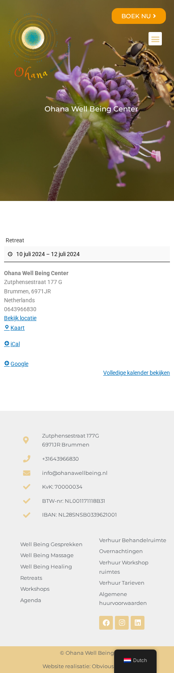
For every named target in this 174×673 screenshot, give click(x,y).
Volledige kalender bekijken (136, 373)
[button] (155, 38)
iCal (15, 344)
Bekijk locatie (20, 318)
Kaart (18, 328)
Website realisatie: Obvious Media (87, 666)
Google (19, 364)
